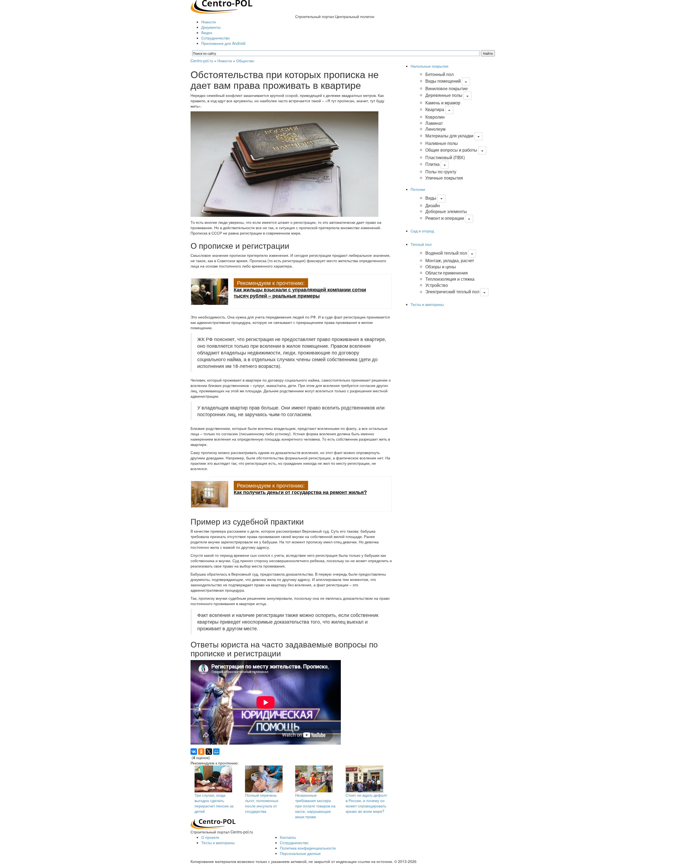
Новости (208, 21)
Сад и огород (422, 230)
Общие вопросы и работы (451, 150)
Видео (206, 32)
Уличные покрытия (444, 178)
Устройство (436, 285)
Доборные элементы (446, 211)
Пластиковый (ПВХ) (445, 157)
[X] (209, 751)
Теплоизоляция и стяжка (449, 279)
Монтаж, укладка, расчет (449, 260)
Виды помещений (443, 81)
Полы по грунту (440, 172)
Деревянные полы (443, 95)
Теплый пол (421, 244)
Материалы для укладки (449, 136)
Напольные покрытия (429, 66)
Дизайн (432, 205)
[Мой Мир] (216, 751)
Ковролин (435, 117)
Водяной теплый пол (446, 253)
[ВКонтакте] (194, 751)
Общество (245, 60)
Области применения (446, 273)
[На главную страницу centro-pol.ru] (213, 823)
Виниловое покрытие (446, 88)
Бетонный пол (439, 74)
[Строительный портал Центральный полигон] (222, 6)
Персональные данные (300, 853)
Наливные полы (441, 143)
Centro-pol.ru (202, 60)
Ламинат (434, 123)
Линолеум (435, 129)
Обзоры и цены (440, 266)
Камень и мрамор (442, 103)
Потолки (418, 189)
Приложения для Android (223, 43)
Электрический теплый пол (452, 292)
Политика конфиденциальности (308, 848)
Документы (211, 27)
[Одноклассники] (201, 751)
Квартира (434, 109)
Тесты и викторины (427, 304)
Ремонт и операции (444, 218)
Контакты (288, 837)
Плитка (432, 164)
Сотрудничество (215, 38)
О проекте (210, 837)
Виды (430, 198)
